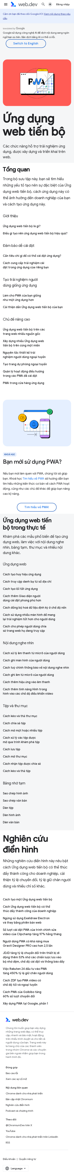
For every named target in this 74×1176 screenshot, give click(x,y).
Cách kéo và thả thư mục (20, 716)
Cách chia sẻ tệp (14, 723)
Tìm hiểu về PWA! (36, 507)
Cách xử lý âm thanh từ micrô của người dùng (34, 653)
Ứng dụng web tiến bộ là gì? (21, 226)
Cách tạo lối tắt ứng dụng (20, 589)
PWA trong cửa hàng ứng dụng (23, 383)
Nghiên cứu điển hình (18, 1105)
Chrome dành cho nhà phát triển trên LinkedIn (32, 1136)
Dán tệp (8, 808)
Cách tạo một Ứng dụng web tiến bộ (27, 899)
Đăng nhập (63, 4)
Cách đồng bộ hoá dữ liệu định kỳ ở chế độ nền (34, 608)
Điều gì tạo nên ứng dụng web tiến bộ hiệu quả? (35, 233)
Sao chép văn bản (15, 800)
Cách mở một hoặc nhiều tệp (22, 730)
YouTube (10, 1131)
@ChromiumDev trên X (19, 1125)
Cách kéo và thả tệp (17, 771)
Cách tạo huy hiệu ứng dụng (22, 574)
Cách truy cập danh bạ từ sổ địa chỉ (27, 581)
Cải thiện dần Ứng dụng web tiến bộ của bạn (33, 307)
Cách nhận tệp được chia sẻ (22, 764)
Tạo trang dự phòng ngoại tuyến (25, 364)
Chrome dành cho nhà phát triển (24, 1093)
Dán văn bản (11, 822)
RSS (8, 1142)
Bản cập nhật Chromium (19, 1099)
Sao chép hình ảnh (15, 793)
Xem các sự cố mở (16, 1079)
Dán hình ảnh (11, 815)
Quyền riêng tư (27, 1159)
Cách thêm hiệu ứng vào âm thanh (26, 682)
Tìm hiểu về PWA (33, 478)
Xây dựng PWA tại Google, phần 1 (25, 1003)
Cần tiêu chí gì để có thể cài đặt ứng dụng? (32, 256)
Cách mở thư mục (15, 756)
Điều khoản (9, 1159)
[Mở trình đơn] (5, 4)
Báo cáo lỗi (12, 1073)
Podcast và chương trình (19, 1110)
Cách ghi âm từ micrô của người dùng (28, 675)
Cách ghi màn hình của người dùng (26, 660)
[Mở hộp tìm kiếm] (43, 4)
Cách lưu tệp (11, 749)
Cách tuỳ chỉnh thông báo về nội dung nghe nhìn (36, 667)
